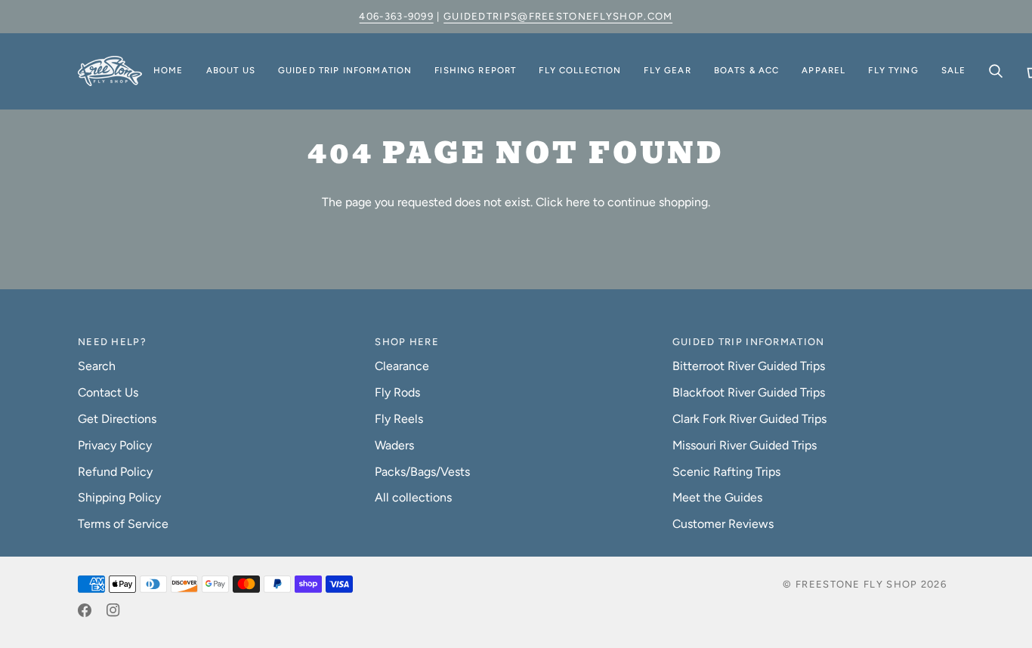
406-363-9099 (396, 16)
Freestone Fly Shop (856, 584)
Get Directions (117, 419)
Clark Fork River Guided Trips (749, 419)
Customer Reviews (723, 524)
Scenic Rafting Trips (726, 471)
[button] (231, 71)
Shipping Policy (119, 497)
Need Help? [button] (112, 341)
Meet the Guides (717, 497)
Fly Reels (399, 419)
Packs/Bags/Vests (422, 471)
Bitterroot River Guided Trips (748, 366)
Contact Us (108, 392)
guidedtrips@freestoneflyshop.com (558, 16)
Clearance (402, 366)
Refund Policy (115, 471)
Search (97, 366)
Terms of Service (123, 524)
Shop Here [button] (407, 341)
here (578, 202)
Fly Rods (397, 392)
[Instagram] (113, 610)
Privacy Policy (115, 445)
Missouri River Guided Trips (744, 445)
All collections (413, 497)
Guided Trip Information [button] (748, 341)
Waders (394, 445)
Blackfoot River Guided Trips (748, 392)
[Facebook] (84, 610)
